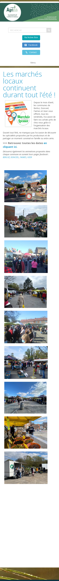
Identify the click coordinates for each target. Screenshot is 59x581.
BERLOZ (6, 157)
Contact (32, 52)
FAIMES (23, 157)
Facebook (32, 45)
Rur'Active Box (31, 37)
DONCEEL (15, 157)
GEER (29, 157)
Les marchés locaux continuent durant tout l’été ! (29, 84)
